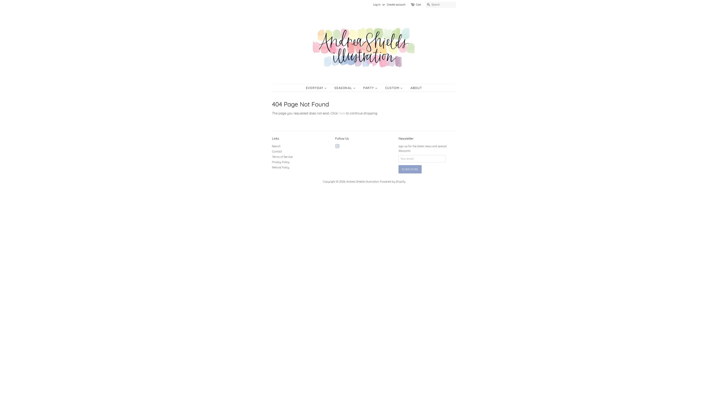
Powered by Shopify (392, 181)
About (416, 88)
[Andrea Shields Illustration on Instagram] (337, 147)
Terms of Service (282, 156)
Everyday (315, 88)
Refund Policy (280, 167)
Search (276, 146)
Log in (376, 4)
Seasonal (343, 88)
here (342, 113)
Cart (418, 4)
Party (369, 88)
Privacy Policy (280, 162)
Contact (277, 151)
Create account (396, 4)
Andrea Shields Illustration (362, 181)
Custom (392, 88)
